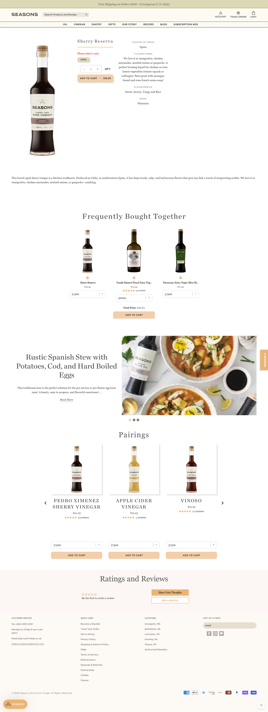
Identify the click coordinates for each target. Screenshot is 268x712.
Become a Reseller (90, 624)
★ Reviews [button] (265, 360)
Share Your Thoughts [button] (170, 592)
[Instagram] (215, 633)
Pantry (97, 24)
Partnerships (87, 670)
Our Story (129, 24)
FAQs (83, 649)
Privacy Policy (88, 639)
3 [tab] (138, 420)
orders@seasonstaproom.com (27, 644)
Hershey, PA (151, 639)
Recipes (148, 24)
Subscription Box (186, 24)
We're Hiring (87, 634)
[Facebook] (209, 633)
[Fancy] (221, 633)
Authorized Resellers (156, 649)
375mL (83, 59)
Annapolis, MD (152, 624)
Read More (66, 399)
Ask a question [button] (170, 600)
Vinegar (79, 24)
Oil (65, 24)
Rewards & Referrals (91, 665)
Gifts (112, 24)
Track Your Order (90, 629)
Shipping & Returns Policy (95, 644)
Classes (85, 680)
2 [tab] (134, 420)
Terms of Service (89, 654)
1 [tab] (130, 420)
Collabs (85, 675)
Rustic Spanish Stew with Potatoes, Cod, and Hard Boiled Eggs (66, 365)
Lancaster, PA (152, 634)
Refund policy (88, 660)
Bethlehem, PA (153, 629)
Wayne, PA (150, 644)
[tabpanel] (134, 377)
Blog (163, 24)
